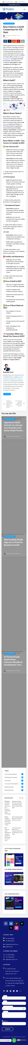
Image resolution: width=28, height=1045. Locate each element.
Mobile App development (9, 23)
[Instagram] (22, 924)
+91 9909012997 (21, 1)
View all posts (7, 394)
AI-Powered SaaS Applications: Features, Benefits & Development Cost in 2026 (17, 831)
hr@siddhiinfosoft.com (11, 959)
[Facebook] (6, 924)
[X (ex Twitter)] (16, 924)
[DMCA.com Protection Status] (21, 1040)
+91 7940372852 (9, 954)
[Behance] (11, 928)
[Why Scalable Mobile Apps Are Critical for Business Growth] (14, 592)
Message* (6, 1012)
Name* (5, 996)
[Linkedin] (11, 924)
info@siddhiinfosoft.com (14, 4)
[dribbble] (16, 928)
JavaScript (5, 124)
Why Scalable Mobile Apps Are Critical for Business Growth (17, 818)
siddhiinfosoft (9, 946)
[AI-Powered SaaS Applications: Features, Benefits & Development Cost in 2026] (14, 709)
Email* (5, 1001)
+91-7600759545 (9, 1)
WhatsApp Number (8, 1006)
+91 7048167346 (9, 957)
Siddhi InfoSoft (17, 1036)
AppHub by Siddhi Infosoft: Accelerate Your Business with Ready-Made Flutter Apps (17, 804)
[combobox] (4, 1008)
